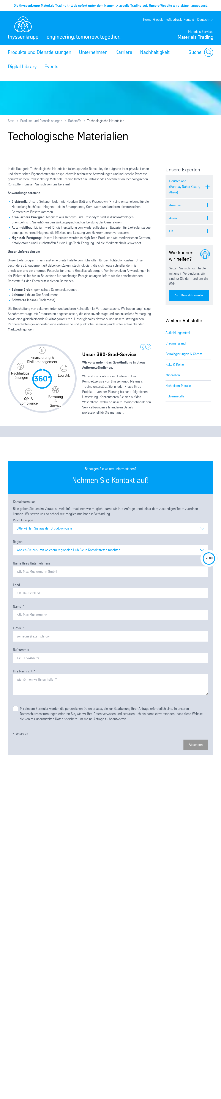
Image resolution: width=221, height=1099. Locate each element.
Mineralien (173, 375)
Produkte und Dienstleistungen (39, 52)
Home (147, 19)
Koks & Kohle (175, 364)
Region (17, 542)
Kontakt (188, 19)
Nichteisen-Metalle (178, 386)
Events (51, 66)
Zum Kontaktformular (188, 295)
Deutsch (202, 19)
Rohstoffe (74, 121)
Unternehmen (93, 52)
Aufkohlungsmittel (178, 333)
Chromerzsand (176, 343)
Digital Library (22, 66)
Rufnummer (21, 650)
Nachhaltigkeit (154, 52)
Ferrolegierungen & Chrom (184, 354)
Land (16, 585)
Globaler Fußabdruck (167, 19)
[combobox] (110, 528)
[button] (42, 355)
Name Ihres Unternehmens (32, 563)
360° (42, 378)
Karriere (123, 52)
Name (19, 606)
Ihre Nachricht (24, 671)
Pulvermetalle (175, 396)
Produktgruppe (23, 520)
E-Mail (19, 628)
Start (11, 121)
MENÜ (209, 558)
